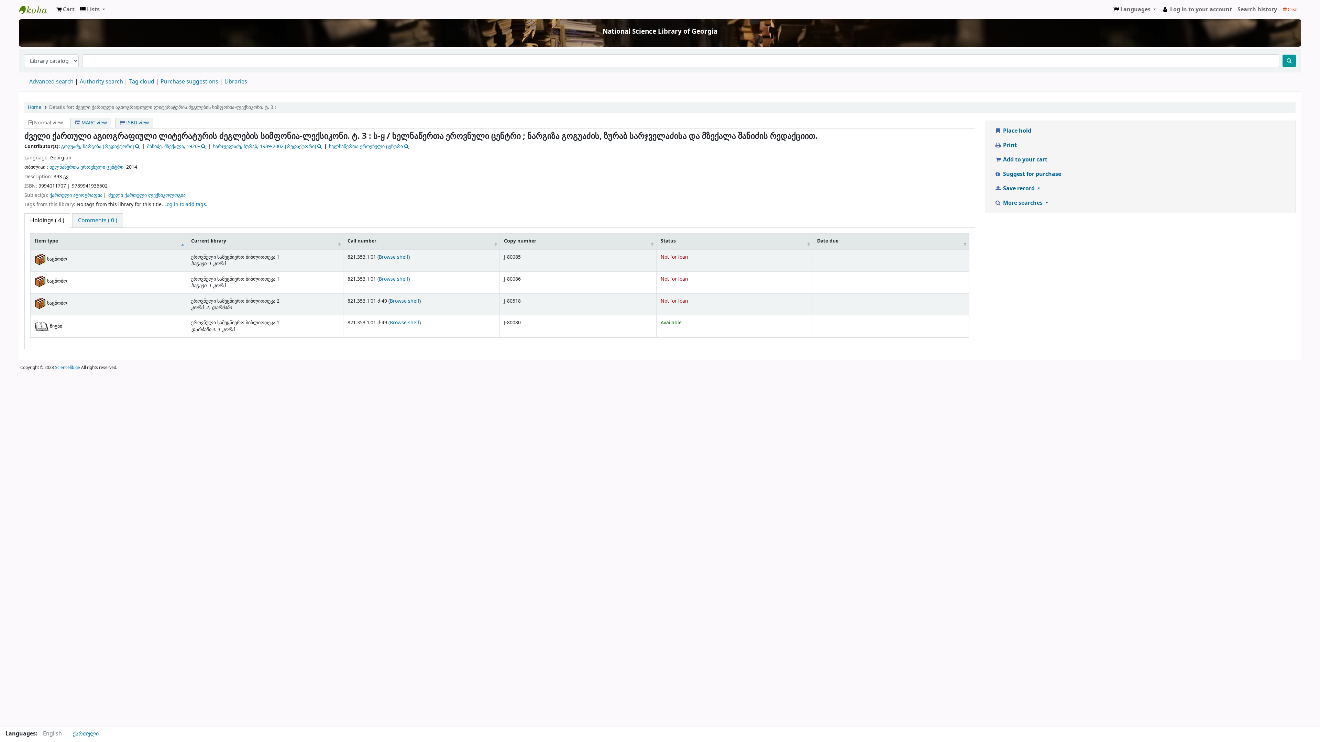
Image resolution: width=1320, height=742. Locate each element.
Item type (46, 241)
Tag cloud (141, 82)
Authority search (101, 82)
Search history (1257, 9)
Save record (1019, 188)
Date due (827, 241)
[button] (65, 9)
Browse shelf (393, 257)
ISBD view (137, 122)
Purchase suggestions (189, 82)
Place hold (1016, 131)
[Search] (1289, 61)
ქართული (86, 734)
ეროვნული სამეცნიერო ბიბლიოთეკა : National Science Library (36, 9)
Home (34, 107)
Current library (208, 241)
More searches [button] (1023, 203)
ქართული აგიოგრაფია (76, 195)
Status (668, 241)
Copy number (520, 241)
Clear (1292, 9)
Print (1009, 145)
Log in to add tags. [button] (185, 204)
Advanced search (51, 82)
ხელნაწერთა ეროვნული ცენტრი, (87, 167)
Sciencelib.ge (67, 367)
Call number (362, 241)
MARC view (93, 122)
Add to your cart (1024, 160)
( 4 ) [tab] (47, 220)
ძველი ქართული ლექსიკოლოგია (147, 195)
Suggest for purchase (1031, 174)
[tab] (97, 220)
